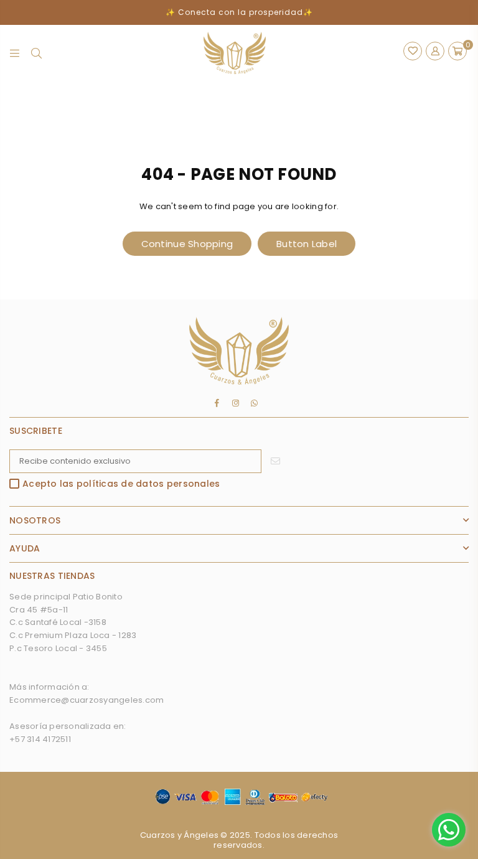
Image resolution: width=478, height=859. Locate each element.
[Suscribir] (275, 461)
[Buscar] (36, 53)
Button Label (306, 243)
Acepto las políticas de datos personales (121, 484)
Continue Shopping (187, 243)
